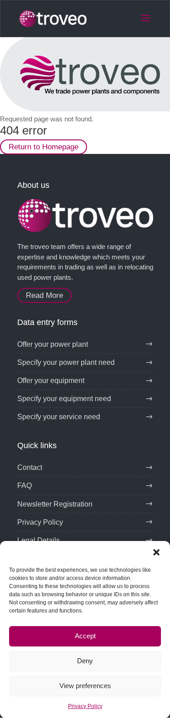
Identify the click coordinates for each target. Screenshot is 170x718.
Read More (44, 295)
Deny (85, 661)
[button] (156, 552)
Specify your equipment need (64, 398)
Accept (85, 636)
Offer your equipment (50, 380)
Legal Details (38, 540)
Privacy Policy (85, 706)
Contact (29, 467)
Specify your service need (58, 417)
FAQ (24, 485)
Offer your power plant (52, 344)
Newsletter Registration (54, 504)
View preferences (85, 685)
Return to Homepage (43, 147)
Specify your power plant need (66, 362)
